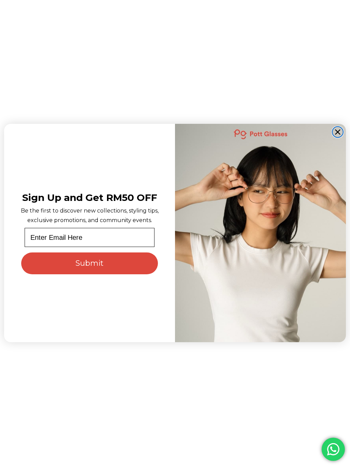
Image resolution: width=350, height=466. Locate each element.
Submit (90, 263)
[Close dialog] (337, 132)
